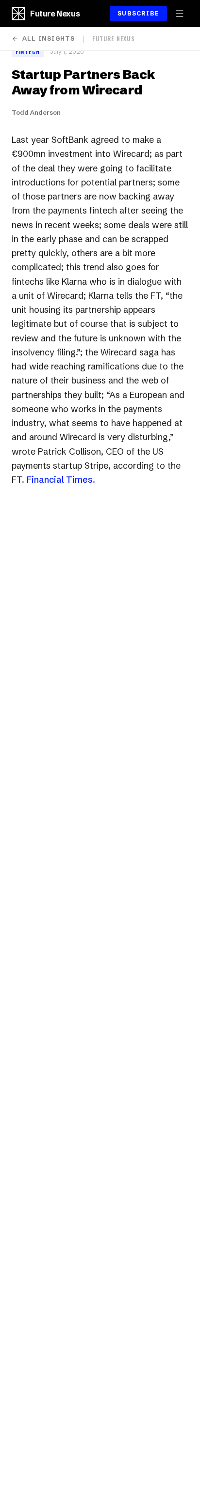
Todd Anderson (36, 112)
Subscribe (138, 13)
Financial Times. (61, 479)
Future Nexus (55, 13)
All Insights (48, 38)
